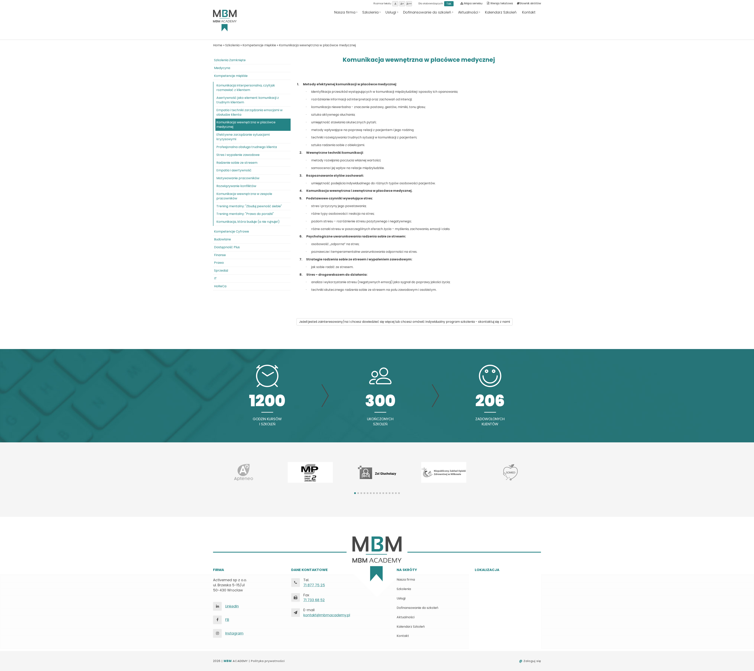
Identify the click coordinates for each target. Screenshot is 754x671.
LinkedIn (232, 606)
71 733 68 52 (314, 599)
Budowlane (222, 239)
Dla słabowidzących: (434, 3)
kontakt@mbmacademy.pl (326, 615)
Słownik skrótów (530, 3)
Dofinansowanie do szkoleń (427, 12)
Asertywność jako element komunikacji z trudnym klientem (247, 100)
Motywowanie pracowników (237, 178)
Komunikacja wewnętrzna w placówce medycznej (317, 45)
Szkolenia (370, 12)
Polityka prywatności (268, 661)
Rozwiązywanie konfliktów (236, 186)
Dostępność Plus (227, 247)
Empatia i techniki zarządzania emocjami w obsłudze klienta (249, 112)
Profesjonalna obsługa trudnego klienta (246, 147)
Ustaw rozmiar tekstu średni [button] (402, 3)
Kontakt (528, 12)
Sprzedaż (221, 270)
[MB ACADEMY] (225, 20)
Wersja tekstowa (501, 3)
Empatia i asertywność (234, 170)
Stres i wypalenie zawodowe (238, 155)
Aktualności (468, 12)
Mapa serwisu (472, 3)
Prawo (219, 262)
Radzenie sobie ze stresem (236, 162)
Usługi (390, 12)
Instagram (234, 633)
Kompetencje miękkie (259, 45)
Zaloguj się (530, 661)
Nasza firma (344, 12)
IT (215, 278)
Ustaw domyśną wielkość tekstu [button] (395, 3)
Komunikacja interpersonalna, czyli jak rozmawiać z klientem (245, 87)
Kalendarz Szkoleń (501, 12)
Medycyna (222, 68)
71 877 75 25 (314, 585)
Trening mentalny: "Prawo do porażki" (245, 214)
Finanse (220, 255)
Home (217, 45)
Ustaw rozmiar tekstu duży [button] (409, 3)
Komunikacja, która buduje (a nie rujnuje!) (248, 221)
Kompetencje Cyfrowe (231, 231)
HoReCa (220, 286)
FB (227, 619)
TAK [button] (448, 4)
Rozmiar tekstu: (382, 3)
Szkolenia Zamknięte (230, 60)
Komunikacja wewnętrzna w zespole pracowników (244, 196)
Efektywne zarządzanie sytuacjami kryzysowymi (243, 136)
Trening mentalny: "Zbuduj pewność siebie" (249, 206)
